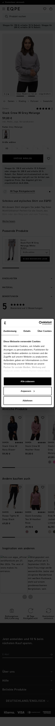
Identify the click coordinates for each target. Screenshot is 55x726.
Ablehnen (28, 400)
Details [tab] (27, 331)
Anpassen (26, 391)
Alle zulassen (27, 381)
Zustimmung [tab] (9, 331)
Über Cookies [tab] (45, 331)
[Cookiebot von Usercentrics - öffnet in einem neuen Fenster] (39, 323)
